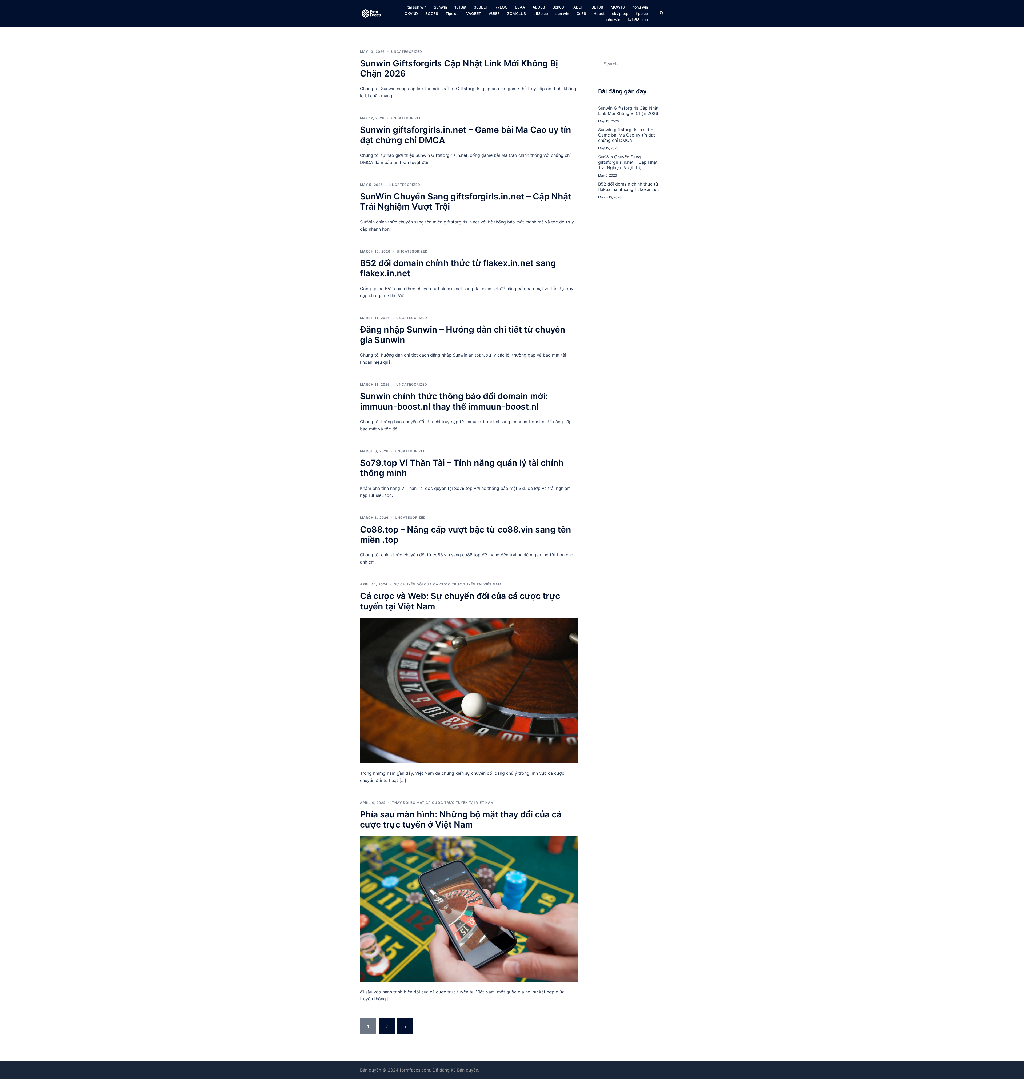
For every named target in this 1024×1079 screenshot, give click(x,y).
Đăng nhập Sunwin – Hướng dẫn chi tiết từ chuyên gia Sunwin (462, 334)
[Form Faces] (371, 13)
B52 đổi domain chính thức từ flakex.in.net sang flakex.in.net (458, 268)
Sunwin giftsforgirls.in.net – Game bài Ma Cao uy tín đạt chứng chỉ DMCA (465, 135)
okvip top (620, 13)
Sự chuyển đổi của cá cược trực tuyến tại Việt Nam (447, 584)
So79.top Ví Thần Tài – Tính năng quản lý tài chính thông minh (462, 468)
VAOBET (473, 13)
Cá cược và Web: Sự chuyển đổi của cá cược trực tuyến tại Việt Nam (460, 601)
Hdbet (599, 13)
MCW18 (618, 7)
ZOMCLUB (516, 13)
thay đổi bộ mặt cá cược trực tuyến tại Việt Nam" (443, 803)
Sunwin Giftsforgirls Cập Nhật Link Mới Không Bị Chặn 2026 (459, 68)
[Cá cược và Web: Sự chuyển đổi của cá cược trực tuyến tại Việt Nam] (469, 690)
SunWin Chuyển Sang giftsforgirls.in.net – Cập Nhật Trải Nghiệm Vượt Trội (465, 201)
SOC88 (431, 13)
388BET (481, 7)
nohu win (640, 7)
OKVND (411, 13)
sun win (562, 13)
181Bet (460, 7)
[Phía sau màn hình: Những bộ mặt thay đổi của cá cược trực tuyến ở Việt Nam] (469, 908)
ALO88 (539, 7)
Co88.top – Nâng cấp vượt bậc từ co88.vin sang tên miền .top (465, 534)
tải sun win (416, 7)
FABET (577, 7)
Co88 (581, 13)
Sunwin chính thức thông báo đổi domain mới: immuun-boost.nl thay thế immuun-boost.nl (454, 401)
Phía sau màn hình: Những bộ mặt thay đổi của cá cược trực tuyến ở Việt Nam (460, 819)
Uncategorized (406, 52)
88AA (520, 7)
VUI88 (494, 13)
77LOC (501, 7)
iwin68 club (638, 19)
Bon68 (558, 7)
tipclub (642, 13)
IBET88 (596, 7)
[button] (662, 13)
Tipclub (452, 13)
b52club (540, 13)
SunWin (440, 7)
